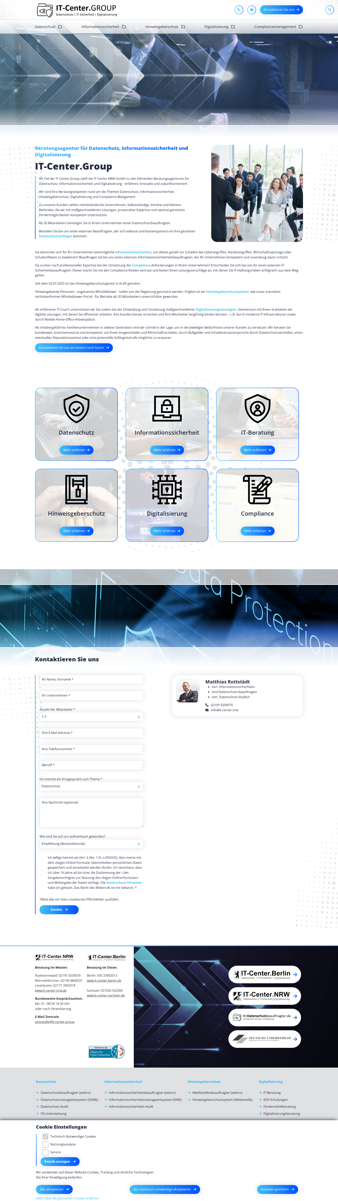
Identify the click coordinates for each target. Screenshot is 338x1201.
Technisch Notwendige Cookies (73, 1136)
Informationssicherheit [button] (101, 26)
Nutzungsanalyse (63, 1144)
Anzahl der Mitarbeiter (57, 709)
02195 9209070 (221, 705)
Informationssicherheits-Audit (131, 1106)
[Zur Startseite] (76, 10)
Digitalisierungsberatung (281, 1113)
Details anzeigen (57, 1161)
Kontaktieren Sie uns (279, 9)
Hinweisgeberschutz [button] (162, 26)
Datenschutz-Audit (54, 1106)
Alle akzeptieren (52, 1189)
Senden (57, 909)
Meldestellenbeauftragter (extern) (217, 1092)
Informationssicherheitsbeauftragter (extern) (142, 1092)
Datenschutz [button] (45, 26)
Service (55, 1152)
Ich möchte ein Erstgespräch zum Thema (71, 779)
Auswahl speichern (275, 1189)
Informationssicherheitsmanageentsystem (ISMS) (145, 1100)
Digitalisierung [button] (216, 26)
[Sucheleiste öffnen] (329, 9)
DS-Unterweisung (54, 1113)
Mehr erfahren (74, 450)
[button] (328, 1075)
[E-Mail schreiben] (251, 9)
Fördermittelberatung (279, 1106)
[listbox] (91, 716)
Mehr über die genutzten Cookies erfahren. (68, 1198)
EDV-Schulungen (275, 1100)
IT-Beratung (272, 1092)
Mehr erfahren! (255, 450)
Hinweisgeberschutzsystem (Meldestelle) (222, 1100)
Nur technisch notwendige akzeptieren (162, 1189)
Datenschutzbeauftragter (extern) (66, 1092)
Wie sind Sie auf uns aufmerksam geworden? (72, 836)
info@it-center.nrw (224, 710)
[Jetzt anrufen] (239, 9)
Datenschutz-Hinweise (123, 882)
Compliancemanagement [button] (275, 26)
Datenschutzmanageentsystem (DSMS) (69, 1100)
